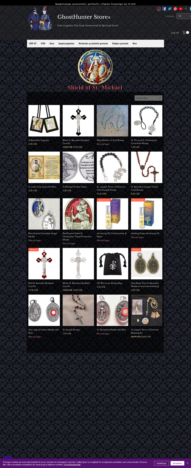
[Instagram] (159, 9)
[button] (186, 32)
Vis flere (95, 346)
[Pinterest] (175, 9)
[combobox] (148, 98)
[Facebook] (164, 9)
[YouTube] (181, 9)
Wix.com (110, 415)
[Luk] (187, 463)
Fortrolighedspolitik (72, 464)
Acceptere (177, 463)
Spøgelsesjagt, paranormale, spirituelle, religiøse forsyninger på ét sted (95, 4)
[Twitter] (170, 9)
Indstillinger (161, 463)
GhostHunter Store (82, 17)
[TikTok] (186, 9)
